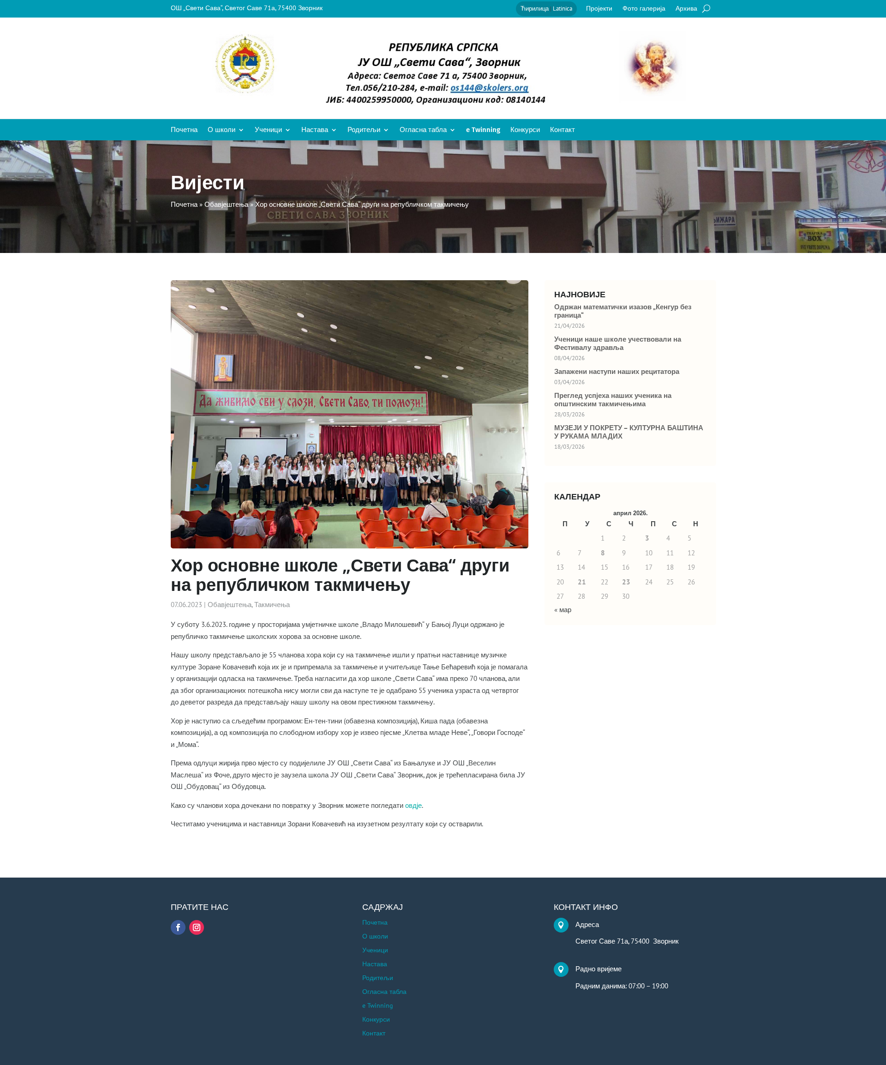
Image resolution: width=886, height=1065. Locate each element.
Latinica (562, 8)
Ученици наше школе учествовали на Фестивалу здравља (617, 343)
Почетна (184, 130)
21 (582, 582)
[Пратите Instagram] (196, 927)
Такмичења (272, 604)
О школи (221, 130)
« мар (562, 609)
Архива (686, 8)
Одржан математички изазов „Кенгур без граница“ (622, 311)
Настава (314, 130)
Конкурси (525, 130)
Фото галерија (644, 8)
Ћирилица (535, 8)
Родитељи (363, 130)
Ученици (268, 130)
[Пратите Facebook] (178, 927)
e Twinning (483, 130)
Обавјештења (229, 604)
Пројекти (599, 8)
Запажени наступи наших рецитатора (616, 371)
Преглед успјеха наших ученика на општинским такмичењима (612, 399)
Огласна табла (423, 130)
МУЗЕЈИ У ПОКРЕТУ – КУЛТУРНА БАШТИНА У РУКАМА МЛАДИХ (628, 432)
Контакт (562, 130)
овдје (413, 805)
